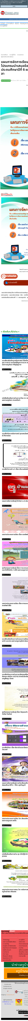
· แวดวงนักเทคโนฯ (6, 960)
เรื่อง (21, 295)
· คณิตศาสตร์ (21, 942)
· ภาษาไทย (20, 948)
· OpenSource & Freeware (9, 948)
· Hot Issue (5, 954)
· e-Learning (5, 944)
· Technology (5, 940)
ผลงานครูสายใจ (22, 297)
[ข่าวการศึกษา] (10, 23)
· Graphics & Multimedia (9, 946)
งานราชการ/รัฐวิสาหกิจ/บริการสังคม (12, 56)
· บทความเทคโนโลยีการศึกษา (9, 942)
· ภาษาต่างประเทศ (22, 946)
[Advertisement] (14, 912)
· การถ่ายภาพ (5, 952)
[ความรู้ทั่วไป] (3, 25)
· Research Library (7, 956)
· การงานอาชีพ (21, 956)
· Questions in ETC (7, 958)
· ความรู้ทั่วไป (21, 940)
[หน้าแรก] (3, 23)
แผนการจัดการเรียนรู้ (14, 295)
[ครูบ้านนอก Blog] (17, 23)
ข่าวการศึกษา (4, 55)
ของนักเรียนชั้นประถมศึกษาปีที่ (8, 297)
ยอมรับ (14, 6)
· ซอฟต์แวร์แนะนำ (6, 950)
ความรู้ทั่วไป (13, 55)
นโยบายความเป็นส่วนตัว (6, 4)
